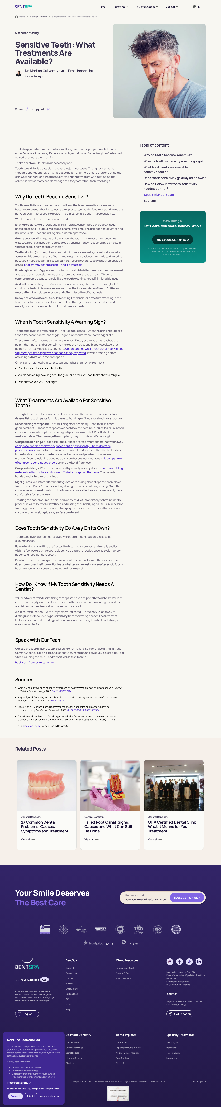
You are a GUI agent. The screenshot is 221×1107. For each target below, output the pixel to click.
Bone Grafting (122, 1058)
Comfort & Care (123, 973)
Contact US (71, 973)
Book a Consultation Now (172, 240)
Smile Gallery (72, 988)
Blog (68, 1009)
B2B (67, 999)
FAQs (68, 1004)
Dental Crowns (72, 1042)
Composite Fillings (74, 1047)
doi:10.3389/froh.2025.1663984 (83, 710)
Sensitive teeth (31, 725)
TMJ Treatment (173, 1052)
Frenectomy (172, 1058)
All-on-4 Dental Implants (127, 1052)
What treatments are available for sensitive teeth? (168, 169)
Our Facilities (72, 993)
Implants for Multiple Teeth (128, 1047)
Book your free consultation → (34, 662)
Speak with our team (159, 194)
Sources (150, 201)
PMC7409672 (57, 700)
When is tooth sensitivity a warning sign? (174, 161)
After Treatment (123, 978)
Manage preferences (49, 1096)
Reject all (31, 1096)
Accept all (15, 1096)
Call (44, 979)
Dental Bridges (72, 1052)
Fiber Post (70, 1063)
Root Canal (171, 1047)
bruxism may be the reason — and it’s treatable (53, 265)
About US (70, 968)
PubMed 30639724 (62, 691)
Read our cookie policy (17, 1082)
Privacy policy (199, 1081)
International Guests (125, 968)
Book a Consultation (187, 897)
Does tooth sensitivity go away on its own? (175, 178)
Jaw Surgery (172, 1042)
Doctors (69, 978)
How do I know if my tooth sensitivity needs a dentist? (170, 186)
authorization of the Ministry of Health (118, 1081)
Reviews (69, 983)
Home (102, 6)
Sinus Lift (120, 1063)
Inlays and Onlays (74, 1058)
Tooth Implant (122, 1042)
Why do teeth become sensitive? (168, 155)
